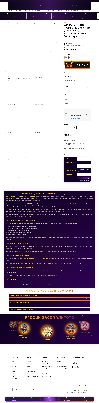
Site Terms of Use (46, 376)
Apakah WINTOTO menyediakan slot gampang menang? (22, 305)
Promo (14, 400)
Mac (13, 361)
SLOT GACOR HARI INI (40, 10)
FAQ (43, 371)
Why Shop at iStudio (62, 366)
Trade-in (29, 373)
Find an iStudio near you (63, 363)
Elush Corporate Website (63, 368)
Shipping (72, 45)
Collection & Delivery (47, 363)
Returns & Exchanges (47, 366)
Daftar (50, 400)
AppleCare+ (30, 361)
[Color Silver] (72, 57)
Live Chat (85, 400)
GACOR (31, 10)
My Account (45, 361)
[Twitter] (67, 155)
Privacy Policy (45, 373)
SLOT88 (67, 10)
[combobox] (49, 5)
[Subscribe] (33, 389)
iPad (13, 363)
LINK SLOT (60, 10)
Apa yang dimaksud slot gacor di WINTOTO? (19, 299)
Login (31, 400)
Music (13, 371)
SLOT (25, 10)
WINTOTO (10, 10)
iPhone (14, 366)
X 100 (66, 103)
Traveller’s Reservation (32, 376)
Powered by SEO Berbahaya (81, 392)
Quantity (66, 124)
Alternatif (67, 400)
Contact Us (45, 368)
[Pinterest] (69, 155)
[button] (10, 10)
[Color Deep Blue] (69, 57)
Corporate (29, 363)
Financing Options (31, 371)
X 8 (66, 90)
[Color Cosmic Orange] (65, 57)
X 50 (66, 99)
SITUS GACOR (51, 10)
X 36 (66, 94)
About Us (59, 361)
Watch (14, 368)
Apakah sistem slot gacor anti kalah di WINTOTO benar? (22, 309)
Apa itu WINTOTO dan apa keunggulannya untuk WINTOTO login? (24, 295)
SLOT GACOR (19, 10)
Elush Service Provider (32, 368)
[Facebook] (65, 155)
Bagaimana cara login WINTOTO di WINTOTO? (20, 302)
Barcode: (74, 39)
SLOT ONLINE (74, 10)
